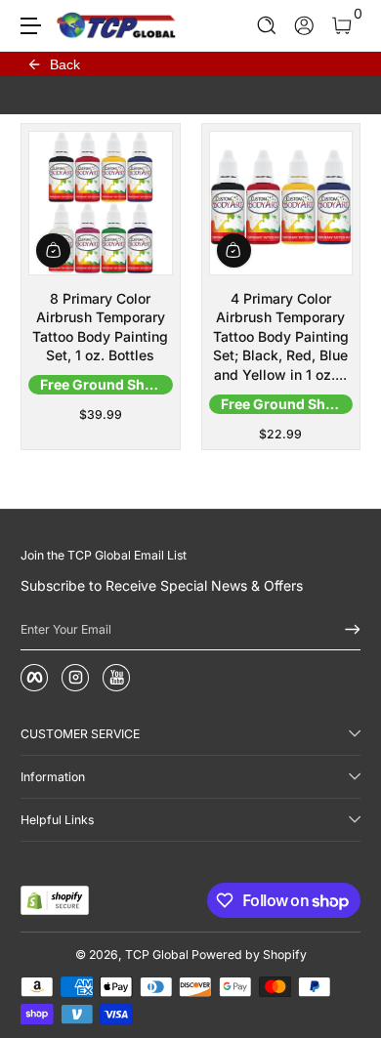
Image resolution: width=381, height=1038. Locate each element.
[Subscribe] (345, 629)
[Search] (267, 26)
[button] (267, 26)
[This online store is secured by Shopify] (55, 900)
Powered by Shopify (249, 954)
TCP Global (157, 954)
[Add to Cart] (53, 250)
